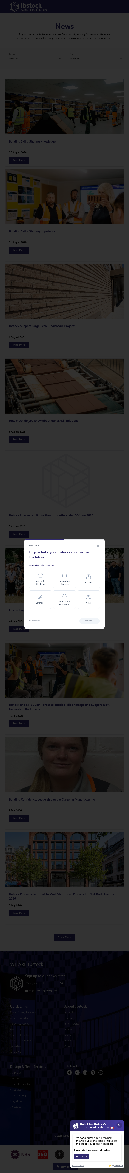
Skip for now (34, 621)
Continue (88, 621)
